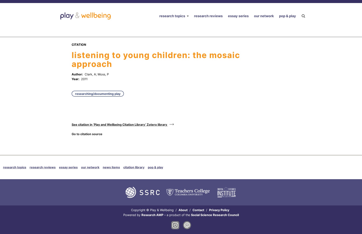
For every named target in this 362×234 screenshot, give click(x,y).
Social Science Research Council (215, 215)
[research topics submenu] (188, 16)
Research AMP (152, 215)
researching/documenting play (97, 94)
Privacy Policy (219, 210)
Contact (198, 210)
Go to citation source (87, 134)
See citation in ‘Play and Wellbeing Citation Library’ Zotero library (120, 124)
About (183, 210)
